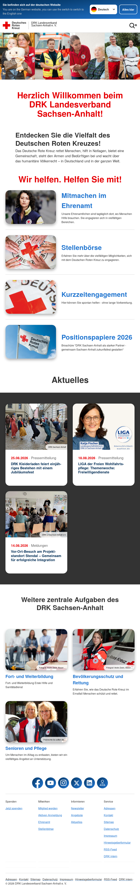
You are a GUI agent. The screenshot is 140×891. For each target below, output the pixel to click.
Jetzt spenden (13, 808)
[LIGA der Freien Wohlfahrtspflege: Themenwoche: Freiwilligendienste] (104, 427)
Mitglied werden (48, 808)
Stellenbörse (81, 247)
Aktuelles (76, 822)
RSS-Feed (110, 849)
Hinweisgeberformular (117, 842)
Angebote (77, 815)
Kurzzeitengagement (94, 294)
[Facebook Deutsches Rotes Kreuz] (37, 782)
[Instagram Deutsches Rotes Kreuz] (63, 782)
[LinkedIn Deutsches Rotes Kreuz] (89, 782)
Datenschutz (111, 829)
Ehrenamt (44, 822)
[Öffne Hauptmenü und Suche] (133, 26)
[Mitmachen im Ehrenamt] (30, 207)
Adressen (109, 808)
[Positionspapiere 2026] (30, 342)
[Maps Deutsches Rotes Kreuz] (102, 782)
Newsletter (77, 808)
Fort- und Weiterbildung (29, 676)
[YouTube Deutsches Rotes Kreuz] (50, 782)
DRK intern (110, 856)
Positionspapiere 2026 (96, 337)
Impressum (110, 836)
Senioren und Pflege (26, 748)
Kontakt (108, 815)
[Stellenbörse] (30, 252)
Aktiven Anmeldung (50, 815)
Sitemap (109, 822)
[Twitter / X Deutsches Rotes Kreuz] (76, 782)
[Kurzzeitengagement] (30, 297)
